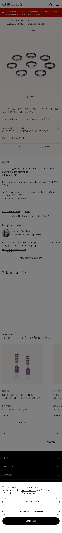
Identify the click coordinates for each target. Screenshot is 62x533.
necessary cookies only (31, 511)
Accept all (31, 521)
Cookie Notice (28, 493)
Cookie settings (31, 502)
